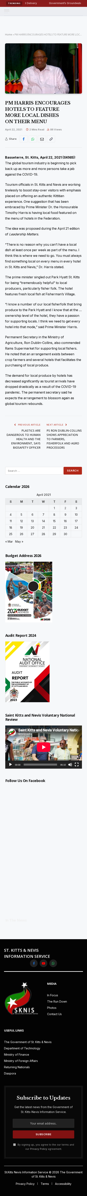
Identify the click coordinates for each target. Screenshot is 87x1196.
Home (8, 34)
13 (32, 521)
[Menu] (6, 11)
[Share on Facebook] (24, 138)
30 (65, 534)
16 (65, 521)
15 (54, 521)
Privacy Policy (38, 1148)
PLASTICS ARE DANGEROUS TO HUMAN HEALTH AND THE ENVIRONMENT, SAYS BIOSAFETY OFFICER (23, 439)
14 (43, 521)
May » (19, 541)
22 (54, 527)
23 (65, 527)
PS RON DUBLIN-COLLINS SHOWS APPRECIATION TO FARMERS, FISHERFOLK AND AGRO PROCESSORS (64, 439)
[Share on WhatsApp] (33, 138)
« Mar (9, 541)
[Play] (10, 765)
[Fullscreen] (77, 765)
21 (43, 527)
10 (76, 514)
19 (21, 527)
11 (11, 521)
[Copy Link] (51, 138)
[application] (43, 747)
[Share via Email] (42, 138)
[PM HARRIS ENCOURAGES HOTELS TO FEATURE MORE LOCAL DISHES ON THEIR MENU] (43, 68)
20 (32, 527)
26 (21, 534)
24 (76, 527)
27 (32, 534)
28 (43, 534)
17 (76, 521)
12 (21, 521)
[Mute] (70, 765)
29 (54, 534)
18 (10, 527)
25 (10, 534)
